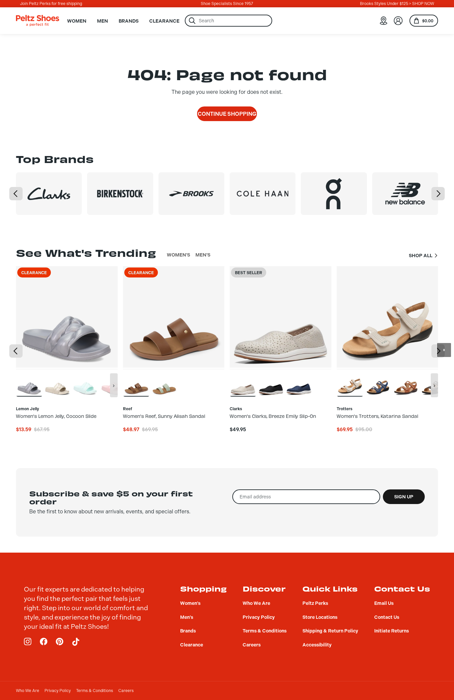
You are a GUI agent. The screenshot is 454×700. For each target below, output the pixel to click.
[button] (16, 193)
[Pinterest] (60, 641)
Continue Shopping (227, 114)
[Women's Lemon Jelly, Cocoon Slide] (29, 382)
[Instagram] (28, 641)
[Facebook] (44, 641)
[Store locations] (384, 21)
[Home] (37, 20)
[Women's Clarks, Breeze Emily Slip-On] (243, 382)
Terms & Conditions (94, 690)
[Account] (398, 21)
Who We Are (27, 690)
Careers (126, 690)
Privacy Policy (58, 690)
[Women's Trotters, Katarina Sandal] (350, 382)
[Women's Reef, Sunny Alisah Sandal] (136, 382)
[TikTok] (76, 641)
